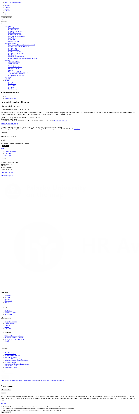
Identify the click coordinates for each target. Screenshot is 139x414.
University (8, 296)
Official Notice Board (14, 33)
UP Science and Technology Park (18, 72)
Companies (8, 328)
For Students (12, 84)
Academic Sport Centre (15, 67)
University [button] (8, 26)
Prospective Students (11, 322)
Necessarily (6, 406)
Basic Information (13, 28)
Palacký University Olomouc (13, 2)
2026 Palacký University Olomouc (11, 380)
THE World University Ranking (14, 336)
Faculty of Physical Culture (16, 53)
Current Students (10, 323)
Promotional (6, 410)
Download (11, 39)
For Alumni (11, 87)
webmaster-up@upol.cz (57, 380)
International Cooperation (12, 355)
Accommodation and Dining (16, 73)
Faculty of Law (12, 55)
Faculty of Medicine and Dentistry (18, 46)
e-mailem (77, 129)
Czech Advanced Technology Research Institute (22, 58)
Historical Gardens (10, 312)
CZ (6, 14)
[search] (1, 23)
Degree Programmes (11, 357)
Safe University (13, 38)
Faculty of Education (14, 51)
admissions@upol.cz (7, 175)
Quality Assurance (13, 29)
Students (7, 5)
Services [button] (7, 80)
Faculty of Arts (12, 48)
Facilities (7, 60)
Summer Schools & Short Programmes (16, 360)
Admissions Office (10, 354)
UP (6, 96)
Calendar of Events (10, 98)
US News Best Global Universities (15, 339)
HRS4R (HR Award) (11, 366)
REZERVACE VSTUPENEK (10, 124)
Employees (8, 7)
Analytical (6, 408)
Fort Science (8, 314)
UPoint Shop (8, 311)
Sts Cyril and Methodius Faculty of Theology (21, 45)
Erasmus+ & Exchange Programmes (15, 359)
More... (3, 393)
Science (7, 302)
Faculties (7, 297)
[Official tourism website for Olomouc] (5, 379)
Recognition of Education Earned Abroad (17, 364)
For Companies (12, 89)
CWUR (7, 341)
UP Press (11, 65)
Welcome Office (13, 63)
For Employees (12, 85)
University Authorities (14, 31)
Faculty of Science (13, 50)
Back (2, 148)
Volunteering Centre (11, 367)
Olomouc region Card (60, 121)
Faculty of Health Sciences (16, 56)
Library (10, 70)
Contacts (7, 10)
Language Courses (10, 362)
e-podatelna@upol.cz (7, 172)
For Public (11, 82)
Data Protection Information (16, 36)
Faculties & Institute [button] (10, 43)
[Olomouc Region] (7, 374)
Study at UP (8, 77)
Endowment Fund (13, 41)
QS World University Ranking (14, 337)
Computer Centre (13, 68)
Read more (4, 403)
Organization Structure (15, 34)
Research (7, 79)
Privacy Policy (44, 380)
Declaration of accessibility (31, 380)
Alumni (7, 9)
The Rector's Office (14, 62)
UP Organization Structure (16, 75)
